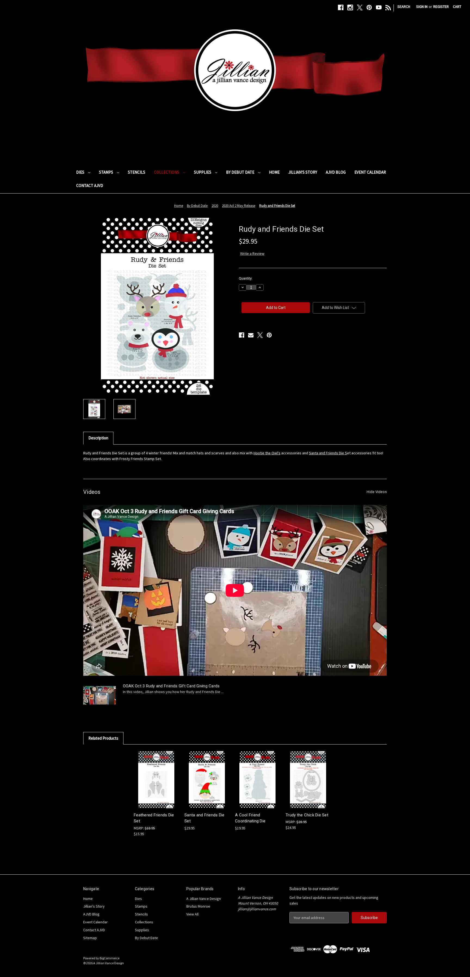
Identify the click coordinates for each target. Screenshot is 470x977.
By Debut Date (240, 172)
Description (98, 437)
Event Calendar (370, 172)
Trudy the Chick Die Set (307, 815)
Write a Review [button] (252, 253)
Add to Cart (156, 784)
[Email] (250, 335)
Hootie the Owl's (266, 453)
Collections (167, 172)
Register (441, 6)
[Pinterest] (369, 7)
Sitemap (90, 937)
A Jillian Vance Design (203, 898)
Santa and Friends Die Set (204, 818)
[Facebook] (341, 7)
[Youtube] (379, 7)
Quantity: (245, 278)
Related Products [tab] (103, 738)
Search (403, 6)
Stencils (136, 172)
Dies (80, 172)
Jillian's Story (302, 172)
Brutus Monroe (198, 906)
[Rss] (388, 7)
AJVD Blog (336, 172)
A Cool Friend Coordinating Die (250, 818)
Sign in (422, 6)
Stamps (106, 172)
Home (274, 172)
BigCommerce (109, 958)
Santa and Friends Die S (328, 453)
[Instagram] (350, 7)
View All (192, 914)
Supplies (203, 172)
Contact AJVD (89, 185)
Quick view (155, 775)
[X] (360, 7)
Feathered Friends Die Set (154, 818)
